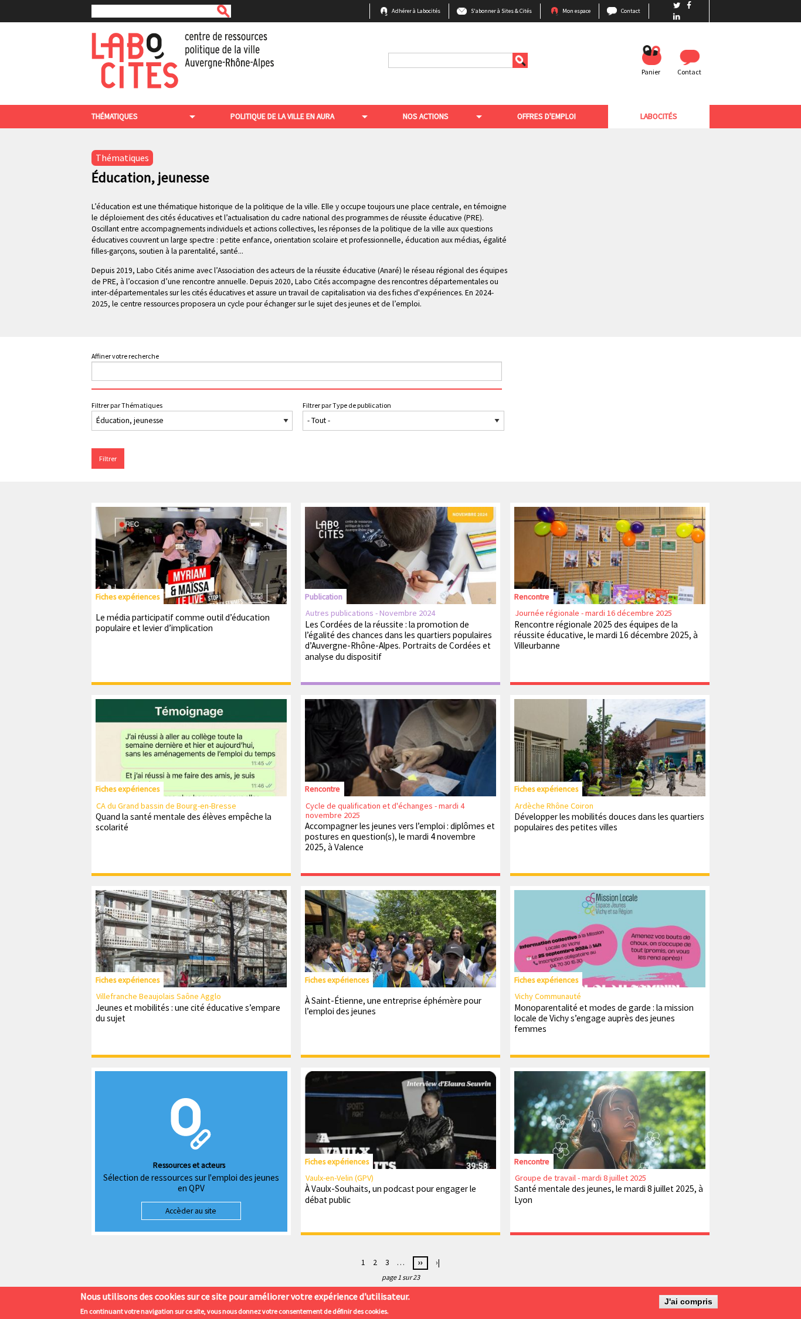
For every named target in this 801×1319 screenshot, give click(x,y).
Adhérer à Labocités (416, 11)
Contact (630, 11)
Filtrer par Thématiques (126, 405)
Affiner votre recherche (125, 356)
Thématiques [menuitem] (114, 116)
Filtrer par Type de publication (347, 405)
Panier (651, 71)
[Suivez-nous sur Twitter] (678, 6)
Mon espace (576, 11)
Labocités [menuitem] (658, 116)
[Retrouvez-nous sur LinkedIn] (676, 17)
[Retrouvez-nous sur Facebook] (689, 6)
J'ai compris (688, 1301)
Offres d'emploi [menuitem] (546, 116)
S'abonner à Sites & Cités (501, 11)
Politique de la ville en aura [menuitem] (282, 116)
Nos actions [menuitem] (426, 116)
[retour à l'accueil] (182, 59)
